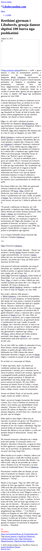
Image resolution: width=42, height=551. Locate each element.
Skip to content (6, 2)
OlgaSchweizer (7, 541)
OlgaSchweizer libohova (24, 541)
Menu (3, 11)
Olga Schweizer (25, 539)
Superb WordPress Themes (10, 547)
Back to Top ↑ (6, 549)
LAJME (8, 15)
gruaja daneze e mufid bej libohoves (20, 536)
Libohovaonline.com (9, 539)
